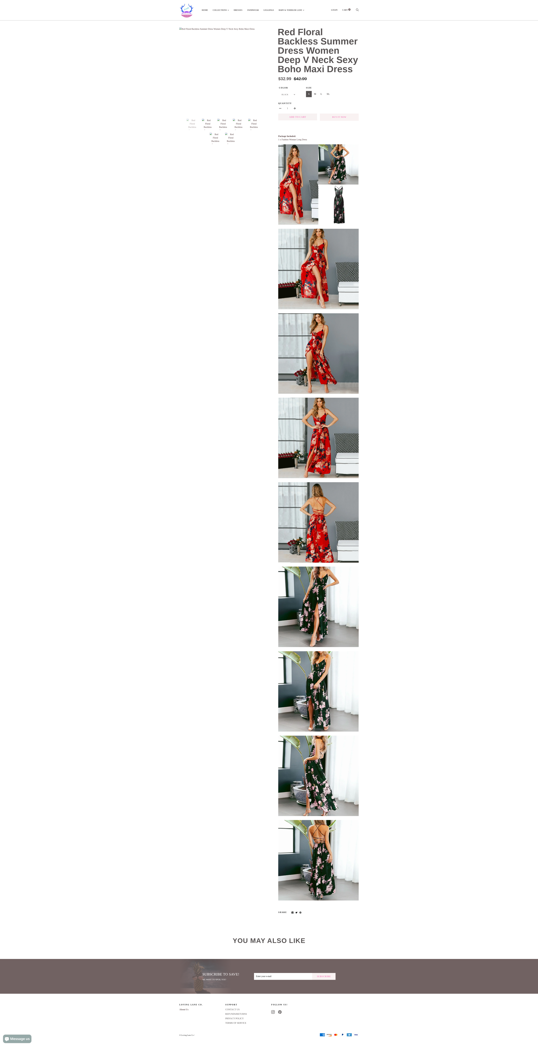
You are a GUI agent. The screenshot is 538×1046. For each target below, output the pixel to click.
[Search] (357, 10)
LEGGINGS (269, 10)
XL (328, 94)
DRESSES (238, 10)
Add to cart (297, 117)
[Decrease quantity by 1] (280, 108)
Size (309, 88)
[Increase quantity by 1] (295, 108)
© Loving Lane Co (186, 1035)
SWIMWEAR (253, 10)
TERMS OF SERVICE (235, 1023)
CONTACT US (232, 1009)
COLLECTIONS (220, 10)
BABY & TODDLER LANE (290, 10)
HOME (205, 10)
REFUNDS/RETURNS (236, 1014)
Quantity (285, 103)
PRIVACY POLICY (234, 1018)
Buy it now (339, 117)
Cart (346, 10)
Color (283, 88)
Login (334, 10)
